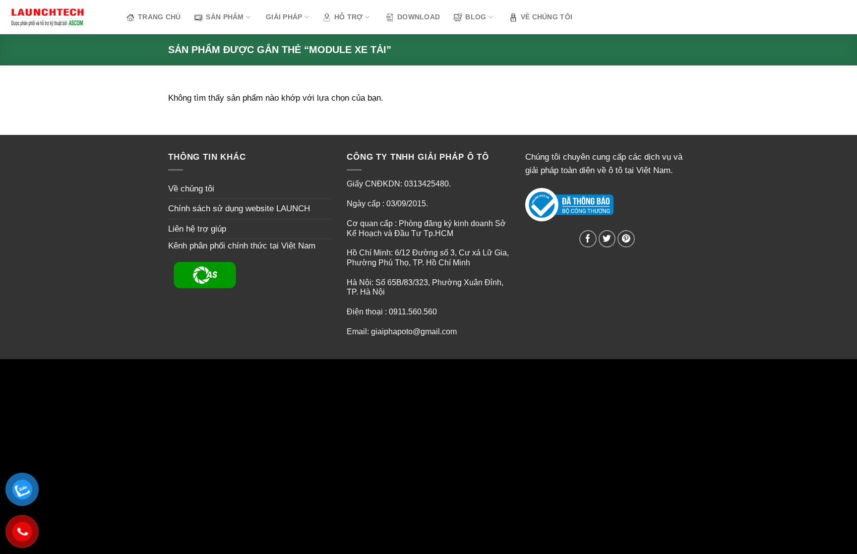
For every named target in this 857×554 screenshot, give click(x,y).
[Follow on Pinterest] (626, 238)
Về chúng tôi (546, 17)
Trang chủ (159, 17)
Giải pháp (284, 17)
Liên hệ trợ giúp (197, 229)
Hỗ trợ (348, 17)
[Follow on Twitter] (607, 238)
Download (418, 17)
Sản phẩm (225, 17)
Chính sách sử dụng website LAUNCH (239, 208)
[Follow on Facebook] (588, 238)
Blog (475, 17)
